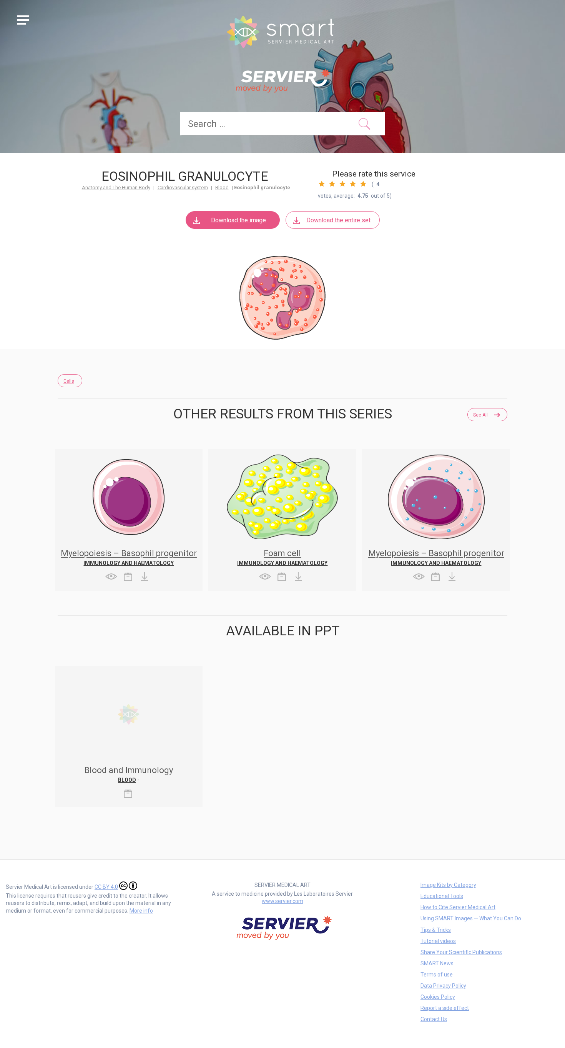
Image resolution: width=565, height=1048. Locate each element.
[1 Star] (322, 184)
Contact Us (433, 1019)
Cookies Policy (437, 997)
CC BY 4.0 (106, 887)
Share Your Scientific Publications (461, 952)
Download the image (238, 220)
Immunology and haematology (128, 563)
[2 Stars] (332, 184)
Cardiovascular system (183, 187)
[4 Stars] (353, 184)
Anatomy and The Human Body (116, 187)
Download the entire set (338, 220)
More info (141, 911)
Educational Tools (441, 896)
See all (481, 415)
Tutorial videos (438, 941)
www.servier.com (282, 901)
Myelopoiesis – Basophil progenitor (129, 553)
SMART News (437, 963)
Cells (68, 381)
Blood (222, 187)
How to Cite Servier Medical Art (457, 907)
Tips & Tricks (435, 930)
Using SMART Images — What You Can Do (470, 918)
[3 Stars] (342, 184)
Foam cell (282, 553)
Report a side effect (444, 1008)
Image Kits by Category (448, 885)
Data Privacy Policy (443, 986)
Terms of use (436, 974)
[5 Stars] (363, 184)
